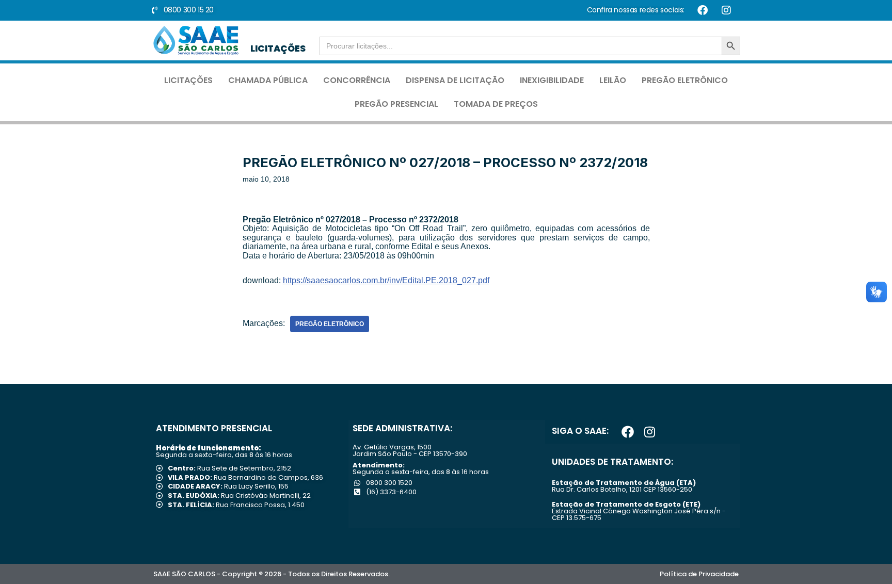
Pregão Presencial (396, 104)
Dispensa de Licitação (455, 80)
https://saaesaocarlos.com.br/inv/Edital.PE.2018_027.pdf (386, 280)
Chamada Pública (268, 80)
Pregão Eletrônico (685, 80)
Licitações (188, 80)
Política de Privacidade (699, 574)
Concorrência (356, 80)
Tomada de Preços (496, 104)
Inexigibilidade (552, 80)
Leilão (612, 80)
